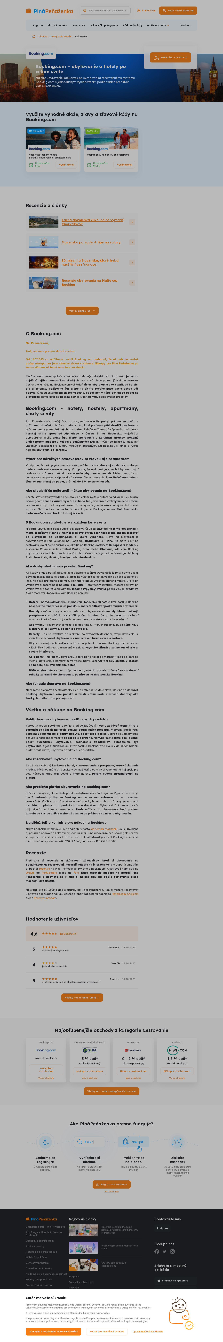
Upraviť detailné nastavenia (148, 1331)
